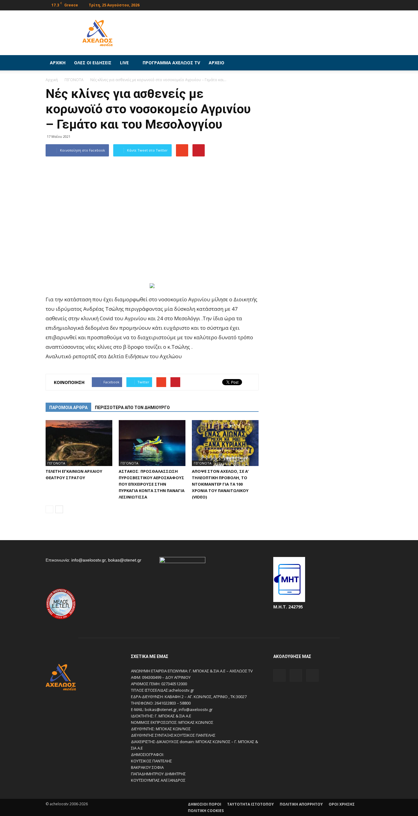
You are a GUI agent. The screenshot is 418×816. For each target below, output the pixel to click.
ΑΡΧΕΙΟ (216, 63)
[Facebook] (347, 4)
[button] (365, 62)
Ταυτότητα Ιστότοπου (250, 804)
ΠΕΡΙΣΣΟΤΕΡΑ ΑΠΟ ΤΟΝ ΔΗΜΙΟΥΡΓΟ (132, 407)
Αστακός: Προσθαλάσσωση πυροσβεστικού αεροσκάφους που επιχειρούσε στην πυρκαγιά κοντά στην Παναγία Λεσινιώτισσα (152, 484)
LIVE (124, 63)
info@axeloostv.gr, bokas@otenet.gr (106, 560)
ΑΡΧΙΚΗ (57, 63)
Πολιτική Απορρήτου (301, 804)
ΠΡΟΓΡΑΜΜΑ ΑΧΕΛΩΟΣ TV (171, 63)
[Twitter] (357, 4)
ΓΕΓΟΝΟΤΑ (56, 463)
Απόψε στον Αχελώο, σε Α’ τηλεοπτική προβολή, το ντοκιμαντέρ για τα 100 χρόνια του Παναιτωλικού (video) (220, 484)
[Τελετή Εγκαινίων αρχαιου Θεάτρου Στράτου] (79, 443)
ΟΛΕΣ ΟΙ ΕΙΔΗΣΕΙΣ (92, 63)
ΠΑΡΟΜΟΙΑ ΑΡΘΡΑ (68, 407)
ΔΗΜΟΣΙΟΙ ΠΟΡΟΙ (204, 804)
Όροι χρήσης (342, 804)
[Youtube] (367, 4)
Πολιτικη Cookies (206, 810)
